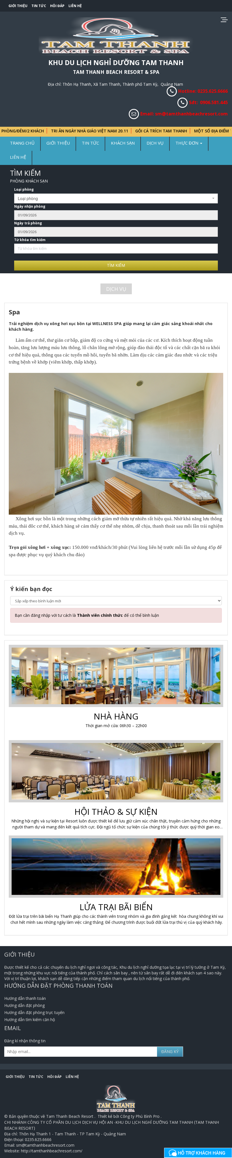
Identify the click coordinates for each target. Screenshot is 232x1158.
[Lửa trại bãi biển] (117, 867)
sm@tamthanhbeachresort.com (191, 114)
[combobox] (116, 198)
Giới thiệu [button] (58, 143)
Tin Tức (38, 5)
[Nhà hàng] (117, 676)
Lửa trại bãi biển (116, 907)
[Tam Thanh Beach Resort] (116, 35)
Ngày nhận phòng (29, 206)
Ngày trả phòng (28, 223)
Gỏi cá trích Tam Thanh (136, 131)
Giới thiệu (17, 5)
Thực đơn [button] (187, 143)
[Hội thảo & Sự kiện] (117, 772)
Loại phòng (24, 189)
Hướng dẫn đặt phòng (24, 1005)
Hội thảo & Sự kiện (116, 811)
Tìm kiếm (116, 265)
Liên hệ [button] (18, 157)
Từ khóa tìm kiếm (30, 239)
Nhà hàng (116, 716)
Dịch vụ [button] (155, 143)
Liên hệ (75, 5)
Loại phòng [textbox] (28, 198)
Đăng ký (170, 1051)
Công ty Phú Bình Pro (140, 1116)
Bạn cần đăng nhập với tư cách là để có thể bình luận (87, 615)
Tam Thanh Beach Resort (70, 1116)
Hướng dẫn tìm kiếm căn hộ (29, 1019)
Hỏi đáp (57, 5)
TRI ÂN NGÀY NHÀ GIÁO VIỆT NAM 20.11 (64, 131)
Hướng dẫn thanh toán (25, 998)
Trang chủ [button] (22, 143)
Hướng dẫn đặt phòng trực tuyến (34, 1012)
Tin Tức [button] (90, 143)
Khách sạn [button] (123, 143)
